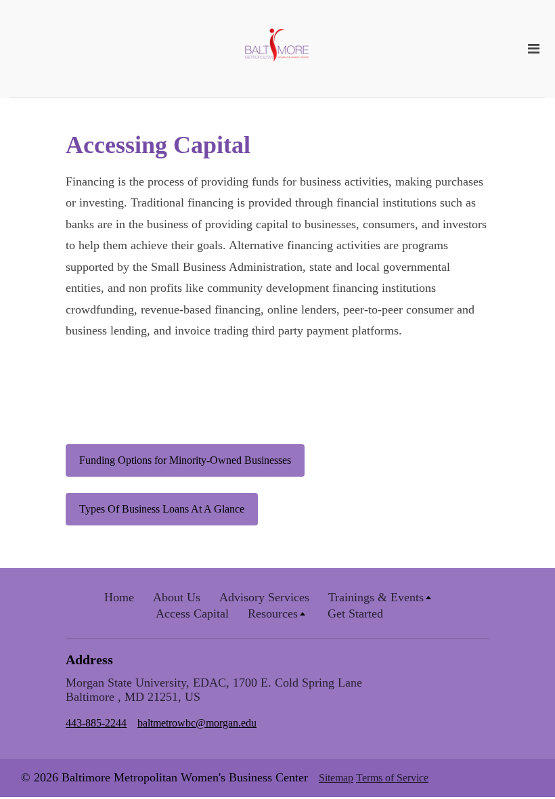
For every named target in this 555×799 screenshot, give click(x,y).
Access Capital (192, 613)
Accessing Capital (158, 144)
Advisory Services (264, 597)
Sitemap (336, 777)
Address (89, 659)
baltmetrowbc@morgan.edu (197, 722)
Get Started (355, 613)
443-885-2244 (96, 722)
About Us (176, 597)
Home (119, 597)
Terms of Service (392, 777)
